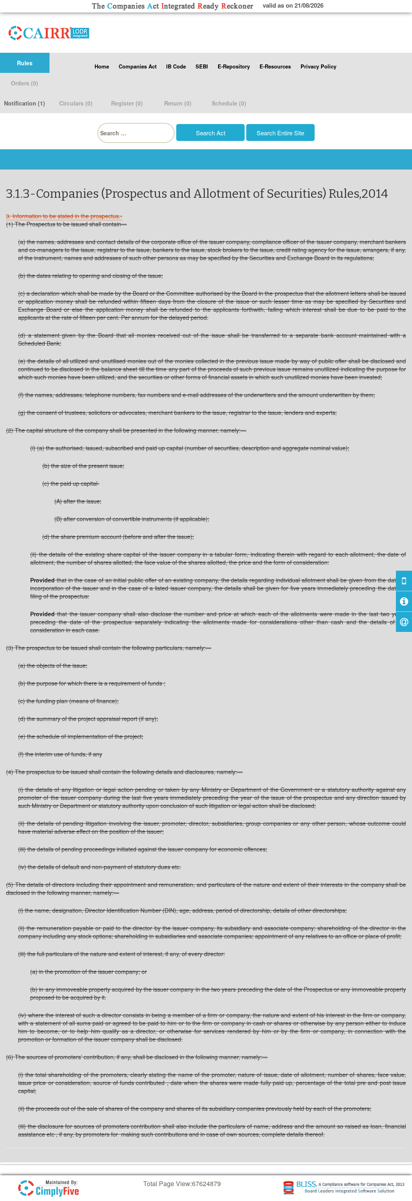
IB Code (176, 66)
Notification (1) (24, 103)
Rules (25, 63)
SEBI (202, 66)
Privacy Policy (318, 66)
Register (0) (127, 103)
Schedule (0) (229, 103)
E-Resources (275, 66)
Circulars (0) (76, 103)
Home (102, 66)
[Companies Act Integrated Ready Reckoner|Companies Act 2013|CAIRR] (49, 31)
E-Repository (234, 66)
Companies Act (138, 66)
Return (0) (178, 103)
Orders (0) (24, 83)
